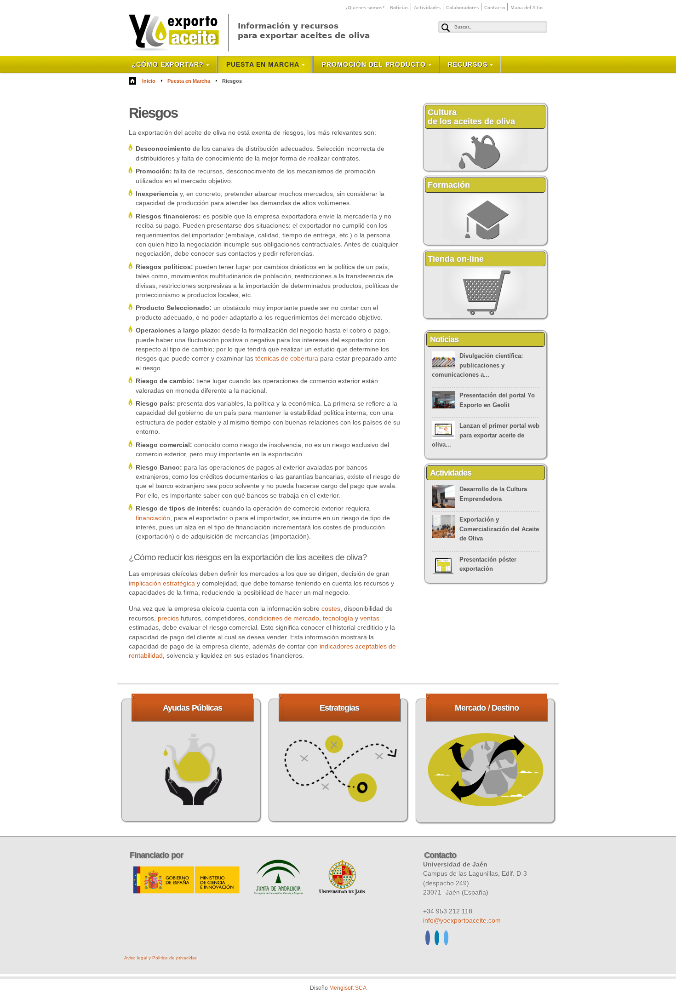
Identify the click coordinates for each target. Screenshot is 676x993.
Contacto (494, 7)
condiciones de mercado (283, 618)
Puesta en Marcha (188, 81)
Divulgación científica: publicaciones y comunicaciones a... (477, 365)
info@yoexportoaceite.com (462, 920)
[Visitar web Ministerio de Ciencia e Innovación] (187, 892)
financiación (153, 518)
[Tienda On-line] (485, 316)
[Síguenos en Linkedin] (436, 939)
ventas (369, 618)
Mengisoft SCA (348, 988)
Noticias (399, 7)
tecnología (338, 618)
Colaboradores (462, 7)
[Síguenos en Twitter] (446, 939)
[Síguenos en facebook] (427, 939)
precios (168, 618)
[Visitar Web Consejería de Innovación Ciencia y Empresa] (279, 892)
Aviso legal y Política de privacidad (161, 957)
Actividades (427, 7)
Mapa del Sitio (526, 7)
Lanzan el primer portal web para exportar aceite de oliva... (485, 435)
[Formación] (485, 243)
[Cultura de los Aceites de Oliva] (485, 169)
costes (330, 608)
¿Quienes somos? (364, 7)
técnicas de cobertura (286, 358)
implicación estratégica (162, 583)
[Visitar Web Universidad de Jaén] (342, 892)
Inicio (148, 81)
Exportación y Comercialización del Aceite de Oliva (499, 529)
